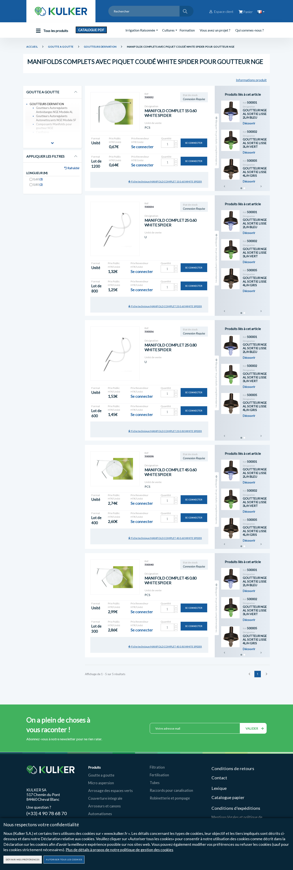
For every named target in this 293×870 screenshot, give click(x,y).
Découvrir (249, 123)
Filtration (157, 767)
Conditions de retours (232, 768)
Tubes (155, 782)
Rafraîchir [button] (73, 168)
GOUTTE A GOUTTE (61, 46)
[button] (52, 143)
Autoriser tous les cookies (64, 859)
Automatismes (100, 813)
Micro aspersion (101, 783)
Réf (146, 93)
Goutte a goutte (101, 775)
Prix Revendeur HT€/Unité (140, 140)
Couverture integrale (105, 798)
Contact (219, 777)
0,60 (38, 179)
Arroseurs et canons (104, 806)
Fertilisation (159, 775)
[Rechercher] (186, 11)
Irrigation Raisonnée (140, 30)
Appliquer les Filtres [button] (45, 156)
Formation (187, 30)
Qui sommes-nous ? (249, 30)
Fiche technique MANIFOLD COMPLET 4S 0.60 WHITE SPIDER (166, 538)
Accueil (32, 46)
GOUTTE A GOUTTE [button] (42, 92)
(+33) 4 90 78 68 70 (46, 813)
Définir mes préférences (22, 859)
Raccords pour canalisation (171, 790)
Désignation (151, 106)
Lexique (219, 788)
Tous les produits (55, 31)
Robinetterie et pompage (170, 798)
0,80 (38, 184)
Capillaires (42, 132)
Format (95, 138)
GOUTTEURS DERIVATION (100, 46)
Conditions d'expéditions (235, 808)
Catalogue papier (228, 797)
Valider (252, 728)
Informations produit (251, 80)
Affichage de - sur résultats (105, 674)
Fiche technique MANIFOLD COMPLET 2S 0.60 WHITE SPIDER (166, 306)
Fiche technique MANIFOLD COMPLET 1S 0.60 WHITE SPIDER (166, 181)
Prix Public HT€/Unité (115, 140)
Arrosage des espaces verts (110, 790)
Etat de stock (190, 95)
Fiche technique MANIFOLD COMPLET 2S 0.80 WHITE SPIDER (166, 431)
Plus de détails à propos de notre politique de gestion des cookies (119, 849)
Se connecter (193, 143)
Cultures (168, 30)
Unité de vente (153, 123)
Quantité (166, 138)
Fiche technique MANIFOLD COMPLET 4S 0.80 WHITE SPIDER (166, 646)
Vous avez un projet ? (215, 30)
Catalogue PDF (91, 30)
